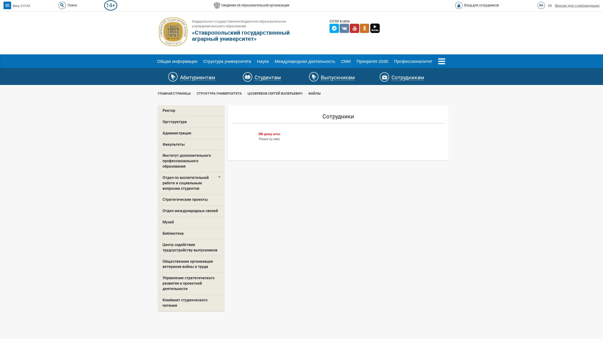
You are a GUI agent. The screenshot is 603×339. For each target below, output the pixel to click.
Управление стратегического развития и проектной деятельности (189, 283)
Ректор (169, 110)
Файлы (314, 93)
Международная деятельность (305, 61)
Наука (263, 61)
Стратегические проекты (185, 199)
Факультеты (174, 144)
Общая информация (177, 61)
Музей (168, 222)
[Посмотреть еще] (441, 60)
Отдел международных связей (190, 211)
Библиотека (173, 233)
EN (550, 5)
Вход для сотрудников (481, 5)
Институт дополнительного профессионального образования (187, 161)
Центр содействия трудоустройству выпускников (190, 247)
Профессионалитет (413, 61)
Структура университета (227, 61)
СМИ (346, 61)
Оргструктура (175, 122)
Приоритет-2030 (372, 61)
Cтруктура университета (219, 93)
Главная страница (174, 93)
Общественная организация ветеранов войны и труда (188, 264)
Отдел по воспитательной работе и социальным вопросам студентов (186, 183)
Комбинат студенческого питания (185, 303)
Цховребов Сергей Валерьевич (275, 93)
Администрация (177, 133)
